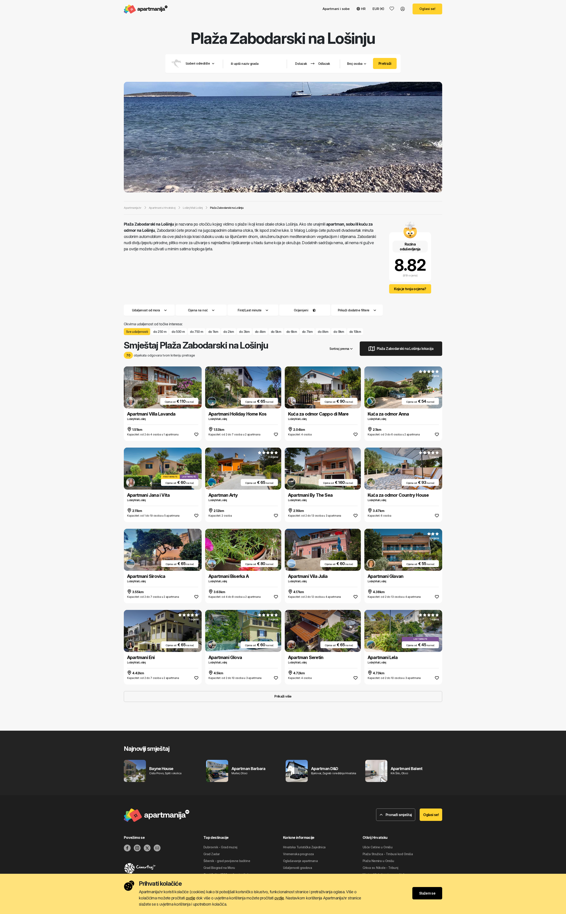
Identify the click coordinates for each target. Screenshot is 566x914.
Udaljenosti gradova (297, 868)
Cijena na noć (198, 310)
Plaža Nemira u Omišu (378, 861)
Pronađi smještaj (398, 814)
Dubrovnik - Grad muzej (220, 847)
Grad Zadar (211, 854)
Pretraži (385, 63)
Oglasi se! (427, 9)
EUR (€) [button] (378, 9)
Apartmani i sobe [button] (336, 9)
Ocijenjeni (301, 310)
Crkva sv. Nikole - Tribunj (380, 868)
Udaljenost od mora (146, 310)
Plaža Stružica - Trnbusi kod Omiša (388, 854)
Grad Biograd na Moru (219, 868)
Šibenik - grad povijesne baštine (226, 861)
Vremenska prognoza (298, 854)
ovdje (190, 898)
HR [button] (363, 9)
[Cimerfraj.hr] (163, 868)
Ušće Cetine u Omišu (377, 847)
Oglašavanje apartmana (300, 861)
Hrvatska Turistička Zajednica (304, 847)
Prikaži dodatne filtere (354, 310)
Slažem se (427, 893)
